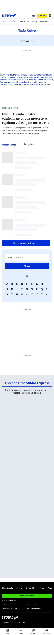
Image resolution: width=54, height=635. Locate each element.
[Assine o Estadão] (42, 15)
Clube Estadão (7, 588)
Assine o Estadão (27, 595)
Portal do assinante (9, 609)
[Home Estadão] (9, 16)
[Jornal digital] (34, 16)
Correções (6, 605)
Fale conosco (32, 605)
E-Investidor (30, 588)
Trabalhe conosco (34, 609)
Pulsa (41, 588)
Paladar (51, 588)
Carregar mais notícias (24, 243)
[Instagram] (46, 617)
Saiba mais (36, 392)
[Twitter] (41, 617)
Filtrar (27, 266)
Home (19, 588)
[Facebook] (37, 617)
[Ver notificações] (50, 16)
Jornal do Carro (10, 108)
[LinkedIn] (51, 617)
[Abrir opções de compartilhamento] (50, 108)
